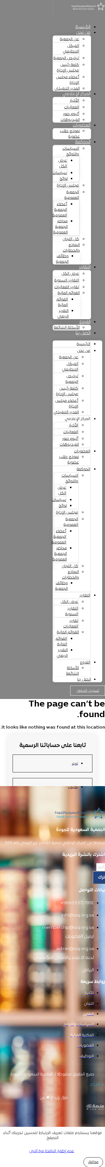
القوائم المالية (69, 293)
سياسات (60, 173)
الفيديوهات (70, 120)
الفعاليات (71, 107)
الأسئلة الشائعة (67, 327)
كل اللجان (70, 239)
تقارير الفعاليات (66, 287)
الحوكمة (82, 142)
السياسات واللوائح (70, 151)
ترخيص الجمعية (66, 58)
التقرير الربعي (63, 314)
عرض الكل (62, 163)
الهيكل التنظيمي (71, 49)
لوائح (63, 178)
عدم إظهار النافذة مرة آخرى (51, 1151)
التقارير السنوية (66, 280)
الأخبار (74, 100)
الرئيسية (82, 27)
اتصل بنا (83, 333)
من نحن (83, 32)
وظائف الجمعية (62, 259)
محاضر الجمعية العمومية (60, 227)
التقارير (84, 267)
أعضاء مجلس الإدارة (67, 80)
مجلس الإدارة (68, 185)
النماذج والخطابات (71, 248)
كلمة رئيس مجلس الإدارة (68, 68)
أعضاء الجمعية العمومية (59, 210)
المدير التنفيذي (67, 88)
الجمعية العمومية (71, 195)
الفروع (84, 322)
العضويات (81, 125)
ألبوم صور (71, 114)
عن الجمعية (69, 39)
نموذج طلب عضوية (70, 134)
